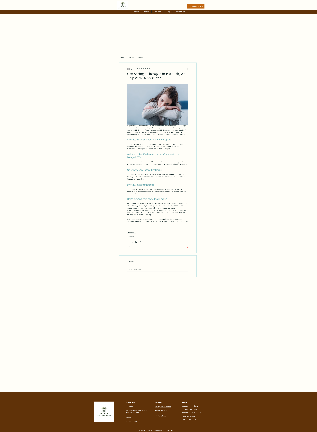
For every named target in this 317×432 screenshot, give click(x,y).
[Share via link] (140, 242)
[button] (158, 11)
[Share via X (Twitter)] (132, 242)
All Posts (122, 57)
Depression (142, 57)
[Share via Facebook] (128, 242)
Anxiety (131, 57)
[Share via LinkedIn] (136, 242)
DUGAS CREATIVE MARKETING (163, 430)
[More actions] (187, 69)
